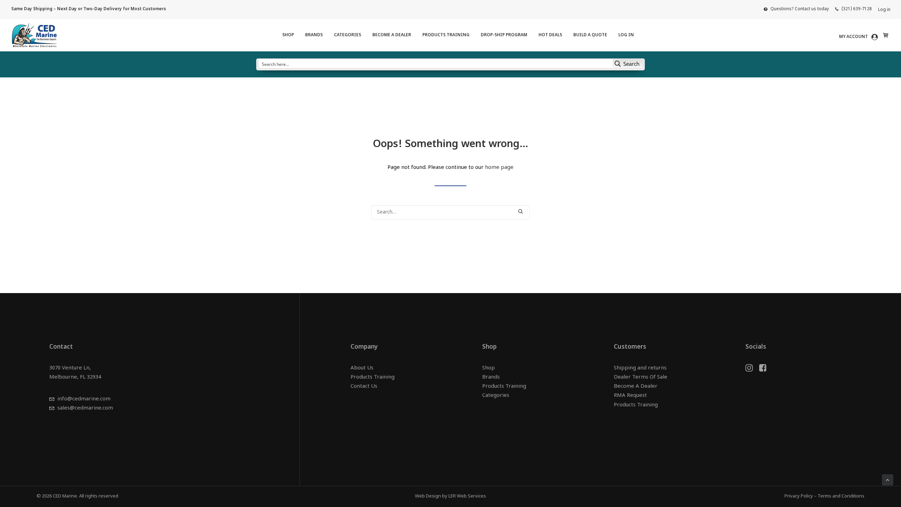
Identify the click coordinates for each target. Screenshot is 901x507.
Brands (314, 35)
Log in (884, 10)
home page (499, 167)
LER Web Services (467, 496)
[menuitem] (796, 9)
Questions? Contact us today (799, 9)
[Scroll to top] (887, 480)
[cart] (885, 35)
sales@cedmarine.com (85, 408)
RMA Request (630, 395)
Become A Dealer (391, 35)
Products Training (446, 35)
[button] (520, 211)
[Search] (450, 212)
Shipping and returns (640, 368)
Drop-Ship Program (504, 35)
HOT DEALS (550, 35)
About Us (362, 368)
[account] (859, 37)
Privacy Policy (799, 496)
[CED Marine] (34, 35)
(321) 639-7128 (857, 9)
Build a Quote (590, 35)
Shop (288, 35)
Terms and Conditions (841, 496)
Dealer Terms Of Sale (640, 377)
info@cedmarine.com (84, 399)
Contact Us (364, 386)
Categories (347, 35)
